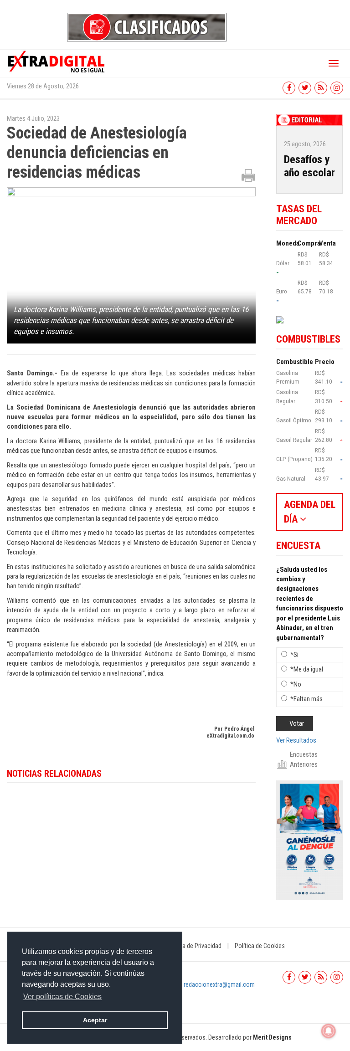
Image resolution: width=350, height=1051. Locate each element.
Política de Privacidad (193, 945)
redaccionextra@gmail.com (219, 984)
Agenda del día (309, 511)
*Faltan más (306, 699)
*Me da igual (306, 669)
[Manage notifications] (328, 1031)
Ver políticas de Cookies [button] (62, 996)
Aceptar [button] (95, 1020)
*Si (294, 655)
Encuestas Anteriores (304, 759)
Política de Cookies (260, 945)
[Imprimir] (248, 175)
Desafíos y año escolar (309, 166)
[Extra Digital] (57, 61)
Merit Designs (272, 1037)
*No (295, 684)
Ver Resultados (296, 740)
